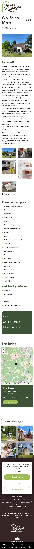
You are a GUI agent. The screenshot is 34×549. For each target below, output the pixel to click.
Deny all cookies (17, 489)
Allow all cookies (17, 477)
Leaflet (6, 383)
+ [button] (3, 349)
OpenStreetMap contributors (23, 383)
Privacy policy (17, 471)
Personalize (17, 483)
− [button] (3, 352)
